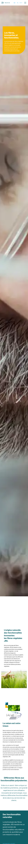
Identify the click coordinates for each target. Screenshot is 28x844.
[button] (25, 3)
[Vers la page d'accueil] (5, 3)
